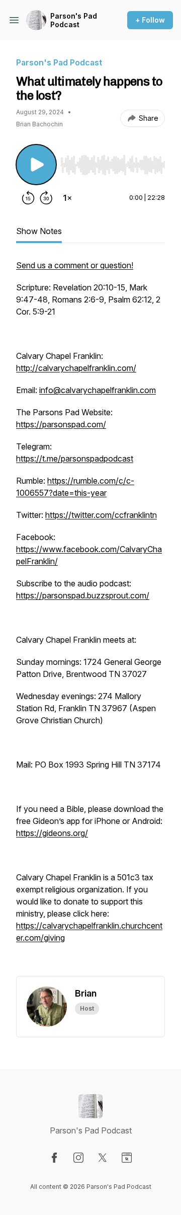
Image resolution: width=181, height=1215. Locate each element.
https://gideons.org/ (52, 833)
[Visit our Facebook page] (54, 1158)
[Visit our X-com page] (103, 1158)
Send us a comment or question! (74, 265)
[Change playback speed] (67, 198)
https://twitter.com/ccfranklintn (101, 515)
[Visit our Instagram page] (78, 1158)
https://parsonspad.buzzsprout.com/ (82, 595)
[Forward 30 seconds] (46, 198)
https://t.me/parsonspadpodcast (74, 458)
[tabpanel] (90, 617)
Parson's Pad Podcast (73, 20)
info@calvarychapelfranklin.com (97, 390)
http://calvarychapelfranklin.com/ (76, 368)
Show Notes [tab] (39, 231)
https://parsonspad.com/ (61, 424)
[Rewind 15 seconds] (28, 198)
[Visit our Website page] (127, 1158)
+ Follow (150, 20)
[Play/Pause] (36, 164)
